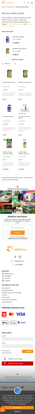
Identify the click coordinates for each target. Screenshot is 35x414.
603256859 (19, 264)
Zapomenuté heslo (6, 352)
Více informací (21, 404)
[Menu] (32, 2)
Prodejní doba (6, 297)
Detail (4, 99)
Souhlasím (18, 407)
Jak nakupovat (6, 288)
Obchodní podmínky (7, 290)
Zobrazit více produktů (17, 59)
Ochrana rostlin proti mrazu (15, 24)
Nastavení (17, 411)
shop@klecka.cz (19, 261)
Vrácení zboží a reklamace (9, 299)
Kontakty (4, 295)
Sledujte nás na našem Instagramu (18, 189)
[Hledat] (25, 2)
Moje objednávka (6, 302)
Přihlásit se (17, 232)
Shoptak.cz (26, 379)
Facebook (15, 257)
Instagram (20, 257)
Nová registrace (6, 350)
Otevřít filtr (6, 64)
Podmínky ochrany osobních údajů (11, 292)
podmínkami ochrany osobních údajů (17, 238)
